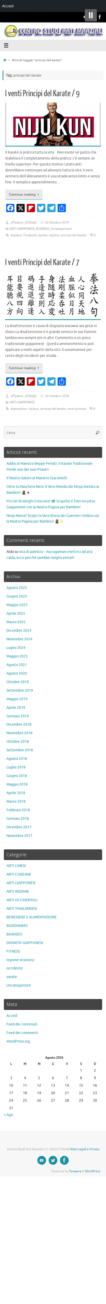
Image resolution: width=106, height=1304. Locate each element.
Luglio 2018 (15, 767)
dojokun (16, 235)
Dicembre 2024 (18, 630)
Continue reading (22, 194)
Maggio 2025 (17, 605)
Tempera (75, 1171)
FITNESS (13, 951)
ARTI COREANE (18, 874)
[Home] (5, 60)
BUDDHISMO (17, 926)
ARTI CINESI (16, 866)
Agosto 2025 (16, 588)
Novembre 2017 (19, 836)
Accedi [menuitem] (8, 6)
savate (11, 977)
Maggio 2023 (17, 656)
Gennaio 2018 (17, 818)
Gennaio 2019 (17, 716)
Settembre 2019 (19, 690)
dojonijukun (19, 409)
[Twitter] (53, 1160)
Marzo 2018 (15, 801)
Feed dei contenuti (22, 1024)
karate (43, 235)
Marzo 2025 (15, 622)
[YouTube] (41, 1160)
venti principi (76, 409)
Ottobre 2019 (17, 682)
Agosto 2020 (16, 673)
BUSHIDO (42, 229)
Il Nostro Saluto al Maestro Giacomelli (36, 478)
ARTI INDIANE (17, 891)
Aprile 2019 (15, 707)
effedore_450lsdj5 (24, 222)
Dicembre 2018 (18, 724)
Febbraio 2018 (18, 810)
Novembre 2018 (19, 733)
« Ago (8, 1115)
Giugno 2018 (16, 776)
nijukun (54, 235)
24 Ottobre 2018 (57, 396)
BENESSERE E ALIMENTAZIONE (31, 917)
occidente (14, 968)
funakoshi (30, 235)
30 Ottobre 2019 (57, 222)
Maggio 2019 (17, 699)
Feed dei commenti (22, 1033)
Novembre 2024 (19, 639)
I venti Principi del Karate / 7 (42, 262)
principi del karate (73, 235)
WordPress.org (18, 1041)
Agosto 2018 (16, 759)
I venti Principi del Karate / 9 (42, 93)
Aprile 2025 (15, 613)
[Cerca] (97, 432)
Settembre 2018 (19, 750)
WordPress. (93, 1171)
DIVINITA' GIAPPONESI (24, 943)
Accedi (11, 1016)
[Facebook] (99, 16)
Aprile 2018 (15, 793)
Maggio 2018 (17, 784)
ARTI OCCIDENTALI (22, 900)
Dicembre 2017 (18, 827)
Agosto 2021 (16, 665)
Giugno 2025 (16, 596)
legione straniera (20, 960)
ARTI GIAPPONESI (22, 229)
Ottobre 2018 (17, 741)
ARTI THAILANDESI (21, 908)
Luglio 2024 (15, 648)
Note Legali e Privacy (84, 1149)
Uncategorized (61, 229)
